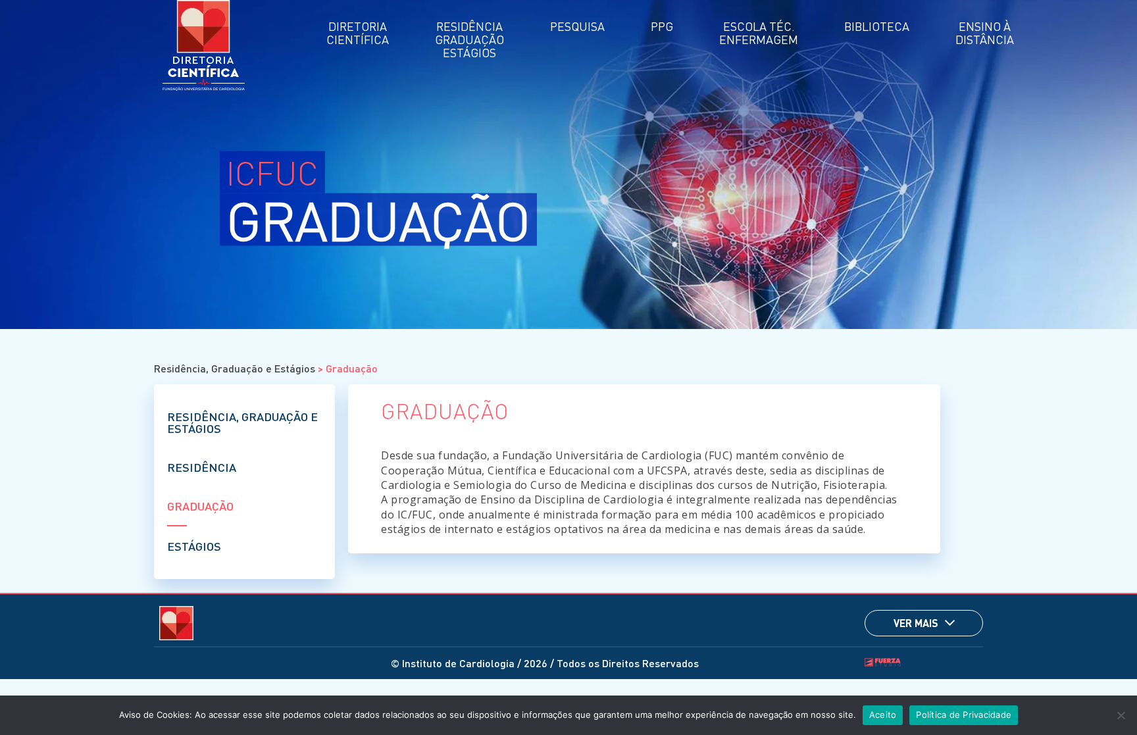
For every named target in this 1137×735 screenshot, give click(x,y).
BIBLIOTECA (876, 26)
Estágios (194, 545)
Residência (201, 466)
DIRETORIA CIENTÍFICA (357, 32)
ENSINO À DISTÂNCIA (984, 32)
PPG (662, 26)
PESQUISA (577, 26)
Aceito (883, 714)
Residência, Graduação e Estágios (234, 368)
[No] (1120, 715)
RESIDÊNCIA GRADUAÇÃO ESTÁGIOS (469, 39)
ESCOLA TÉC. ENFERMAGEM (758, 32)
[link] (950, 623)
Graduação (200, 505)
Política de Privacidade (963, 714)
